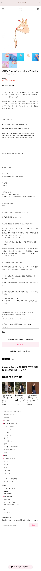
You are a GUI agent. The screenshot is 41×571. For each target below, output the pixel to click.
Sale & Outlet (8, 482)
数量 (3, 332)
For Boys (7, 473)
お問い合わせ (8, 499)
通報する (14, 359)
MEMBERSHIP (8, 496)
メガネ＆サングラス (10, 458)
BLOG (6, 491)
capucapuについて (9, 488)
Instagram (7, 512)
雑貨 (5, 467)
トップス (7, 432)
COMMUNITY (8, 493)
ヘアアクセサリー (9, 449)
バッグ (6, 464)
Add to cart (20, 344)
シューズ (7, 461)
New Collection (9, 414)
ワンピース (7, 429)
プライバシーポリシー (10, 502)
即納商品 (7, 417)
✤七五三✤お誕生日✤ (10, 423)
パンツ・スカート (9, 435)
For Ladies (7, 476)
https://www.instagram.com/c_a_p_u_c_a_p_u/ (18, 319)
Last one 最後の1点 (10, 479)
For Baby (7, 470)
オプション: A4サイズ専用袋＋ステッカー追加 (16, 324)
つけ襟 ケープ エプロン (11, 447)
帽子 (5, 455)
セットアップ (8, 441)
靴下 (5, 444)
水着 (5, 452)
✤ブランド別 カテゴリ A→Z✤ (13, 412)
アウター (7, 438)
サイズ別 (7, 420)
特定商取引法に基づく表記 (11, 504)
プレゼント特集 (9, 426)
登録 (33, 525)
